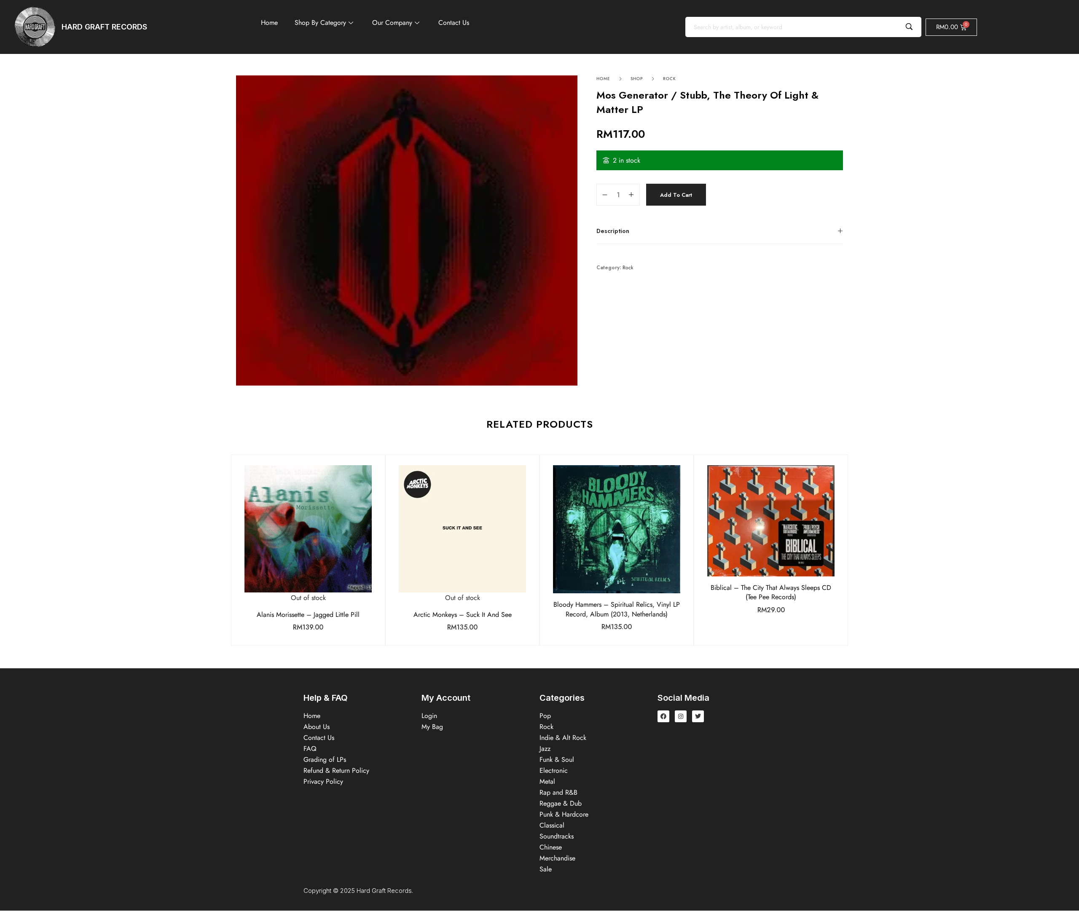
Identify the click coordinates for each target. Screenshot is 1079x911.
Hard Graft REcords (104, 26)
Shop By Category (320, 22)
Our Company (392, 22)
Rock (669, 78)
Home (269, 22)
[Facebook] (663, 716)
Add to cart (676, 195)
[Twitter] (698, 716)
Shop (637, 78)
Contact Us (453, 22)
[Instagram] (681, 716)
